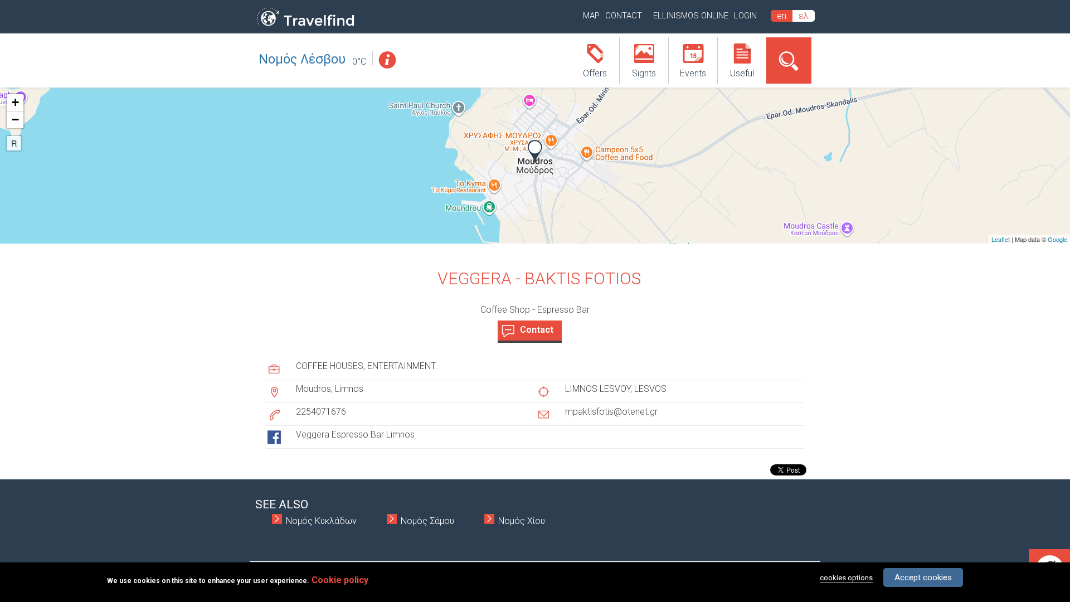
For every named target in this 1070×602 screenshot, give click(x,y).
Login (745, 16)
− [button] (15, 120)
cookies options (846, 578)
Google (1057, 239)
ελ (804, 16)
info (387, 60)
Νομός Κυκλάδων (321, 521)
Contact (623, 16)
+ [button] (15, 102)
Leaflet (1000, 239)
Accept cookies (923, 577)
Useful (742, 73)
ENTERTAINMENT (401, 366)
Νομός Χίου (521, 521)
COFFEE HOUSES (329, 366)
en (781, 16)
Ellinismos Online (690, 16)
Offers (595, 73)
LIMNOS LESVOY (597, 388)
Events (693, 73)
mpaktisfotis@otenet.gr (611, 411)
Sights (644, 73)
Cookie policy (340, 580)
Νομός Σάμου (427, 521)
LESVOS (650, 388)
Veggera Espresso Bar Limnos (355, 434)
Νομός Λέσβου (302, 59)
